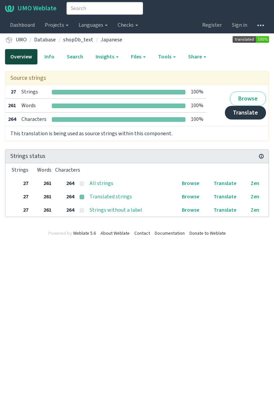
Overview (21, 56)
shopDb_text (78, 39)
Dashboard (22, 25)
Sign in (239, 25)
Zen (255, 183)
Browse (248, 98)
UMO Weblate (36, 8)
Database (45, 39)
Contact (142, 233)
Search (75, 56)
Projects (55, 25)
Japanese (111, 39)
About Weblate (115, 233)
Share (195, 56)
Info (49, 56)
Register (212, 25)
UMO (21, 39)
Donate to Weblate (207, 233)
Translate (245, 113)
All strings (101, 183)
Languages (91, 25)
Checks (126, 25)
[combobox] (104, 8)
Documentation (170, 233)
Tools (165, 56)
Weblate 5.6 (84, 233)
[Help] (260, 25)
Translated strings (111, 196)
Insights (105, 56)
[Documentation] (261, 156)
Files (136, 56)
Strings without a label (116, 210)
